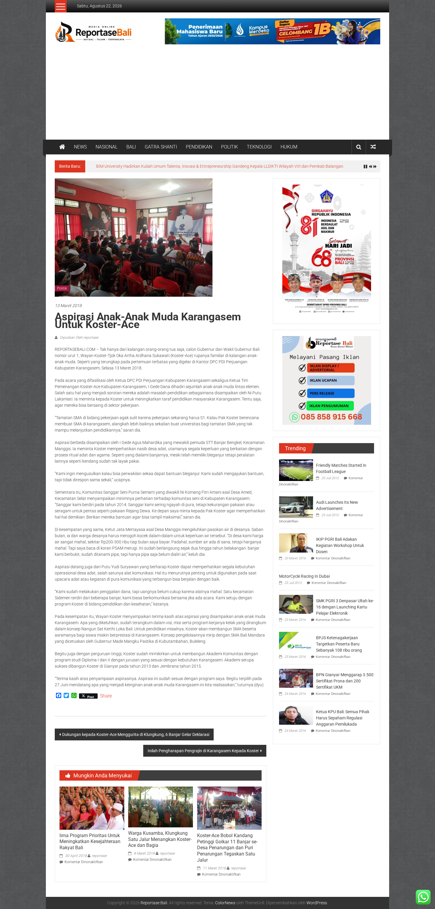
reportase (99, 856)
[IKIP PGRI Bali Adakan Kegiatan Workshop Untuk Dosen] (296, 542)
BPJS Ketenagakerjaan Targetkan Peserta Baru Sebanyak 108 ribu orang (339, 644)
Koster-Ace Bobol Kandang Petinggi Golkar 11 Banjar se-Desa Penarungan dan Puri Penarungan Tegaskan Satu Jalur (227, 848)
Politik (62, 288)
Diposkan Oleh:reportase (78, 337)
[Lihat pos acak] (373, 147)
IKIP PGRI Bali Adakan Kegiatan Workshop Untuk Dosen (340, 545)
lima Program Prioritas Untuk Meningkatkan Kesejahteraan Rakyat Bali (89, 842)
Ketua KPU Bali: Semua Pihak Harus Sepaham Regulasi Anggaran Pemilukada (342, 717)
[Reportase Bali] (62, 147)
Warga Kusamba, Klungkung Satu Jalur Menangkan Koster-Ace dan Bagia (159, 839)
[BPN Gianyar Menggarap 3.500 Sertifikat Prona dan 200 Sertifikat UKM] (296, 678)
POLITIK (229, 147)
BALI (131, 147)
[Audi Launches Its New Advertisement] (296, 506)
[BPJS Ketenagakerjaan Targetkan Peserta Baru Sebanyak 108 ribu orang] (296, 641)
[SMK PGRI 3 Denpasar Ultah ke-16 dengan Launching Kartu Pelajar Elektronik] (296, 604)
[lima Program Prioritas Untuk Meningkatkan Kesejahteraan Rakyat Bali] (91, 807)
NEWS (80, 147)
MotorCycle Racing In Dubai (304, 576)
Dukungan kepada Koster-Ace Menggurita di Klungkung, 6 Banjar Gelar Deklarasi (135, 734)
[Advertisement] (217, 95)
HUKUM (289, 147)
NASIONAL (106, 147)
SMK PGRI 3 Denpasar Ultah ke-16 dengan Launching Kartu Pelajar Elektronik (345, 607)
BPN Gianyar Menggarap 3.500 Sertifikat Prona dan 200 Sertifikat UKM (344, 681)
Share (106, 696)
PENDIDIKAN (199, 147)
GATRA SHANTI (161, 147)
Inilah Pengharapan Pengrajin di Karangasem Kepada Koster (203, 750)
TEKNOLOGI (259, 147)
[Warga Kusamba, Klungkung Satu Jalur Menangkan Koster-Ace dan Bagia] (160, 806)
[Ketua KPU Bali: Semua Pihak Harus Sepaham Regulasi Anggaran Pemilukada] (296, 715)
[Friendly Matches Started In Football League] (296, 469)
